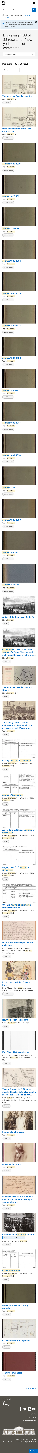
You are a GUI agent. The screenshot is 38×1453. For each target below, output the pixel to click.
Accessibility (32, 1414)
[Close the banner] (36, 22)
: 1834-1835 (11, 293)
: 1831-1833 (11, 228)
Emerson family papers (13, 1132)
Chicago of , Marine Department (16, 906)
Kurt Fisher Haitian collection (16, 1052)
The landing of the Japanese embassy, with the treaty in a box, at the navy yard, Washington (18, 725)
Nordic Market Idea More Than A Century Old (17, 130)
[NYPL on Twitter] (25, 1409)
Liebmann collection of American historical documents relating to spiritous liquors (17, 1199)
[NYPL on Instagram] (29, 1409)
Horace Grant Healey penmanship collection (18, 943)
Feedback (33, 1451)
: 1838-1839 (11, 520)
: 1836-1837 (11, 390)
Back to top (30, 1388)
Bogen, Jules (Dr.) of (15, 868)
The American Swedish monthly (17, 96)
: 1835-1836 (11, 358)
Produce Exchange (16, 1020)
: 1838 (8, 487)
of (12, 795)
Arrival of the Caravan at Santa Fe (18, 617)
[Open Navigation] (33, 3)
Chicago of (16, 760)
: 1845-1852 (11, 552)
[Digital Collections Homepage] (3, 3)
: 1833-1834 (11, 261)
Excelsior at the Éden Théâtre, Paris (16, 983)
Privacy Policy (31, 1417)
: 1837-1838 (11, 455)
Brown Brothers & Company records (15, 1306)
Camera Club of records (18, 1234)
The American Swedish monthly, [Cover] (17, 688)
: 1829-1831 (11, 196)
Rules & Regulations (29, 1420)
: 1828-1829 (11, 164)
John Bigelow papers (12, 1373)
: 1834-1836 (11, 325)
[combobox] (17, 10)
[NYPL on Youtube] (34, 1409)
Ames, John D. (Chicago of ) (18, 831)
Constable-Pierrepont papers (16, 1340)
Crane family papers (11, 1164)
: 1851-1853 (11, 585)
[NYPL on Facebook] (21, 1409)
